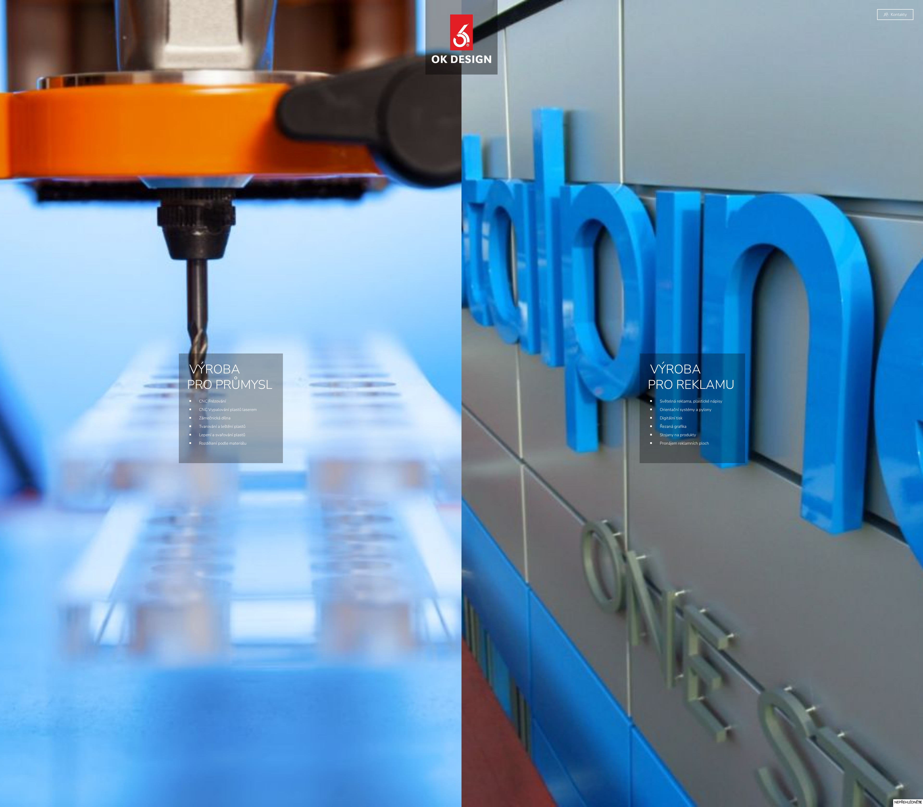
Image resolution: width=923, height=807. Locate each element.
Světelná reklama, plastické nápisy (691, 401)
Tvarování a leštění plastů (222, 426)
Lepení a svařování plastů (222, 435)
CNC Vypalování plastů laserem (228, 409)
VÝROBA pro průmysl (229, 377)
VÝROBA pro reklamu (691, 377)
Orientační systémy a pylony (685, 409)
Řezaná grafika (673, 426)
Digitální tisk (671, 418)
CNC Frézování (212, 401)
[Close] (920, 802)
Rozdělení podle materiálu (222, 443)
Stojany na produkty (678, 435)
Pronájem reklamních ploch (684, 443)
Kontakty (899, 14)
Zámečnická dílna (215, 418)
